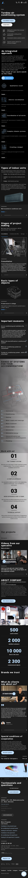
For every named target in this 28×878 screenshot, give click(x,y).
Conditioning (10, 414)
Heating (8, 417)
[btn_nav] (26, 2)
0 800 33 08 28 (6, 843)
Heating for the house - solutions (9, 830)
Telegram (21, 870)
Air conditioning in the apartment (9, 835)
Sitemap (3, 810)
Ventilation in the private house (8, 826)
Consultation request (8, 20)
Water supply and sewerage (15, 420)
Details (3, 94)
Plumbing (9, 441)
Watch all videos (5, 548)
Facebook (3, 870)
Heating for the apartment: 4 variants (10, 837)
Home (2, 9)
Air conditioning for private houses (9, 828)
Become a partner (7, 752)
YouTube (9, 870)
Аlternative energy (12, 433)
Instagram (15, 870)
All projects (4, 538)
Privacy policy (4, 806)
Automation (10, 430)
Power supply (10, 426)
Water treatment (11, 423)
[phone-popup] (17, 2)
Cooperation (6, 24)
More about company (8, 601)
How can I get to (5, 804)
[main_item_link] (14, 202)
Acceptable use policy (6, 808)
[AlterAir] (3, 2)
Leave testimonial (14, 792)
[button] (26, 215)
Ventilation (9, 411)
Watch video (9, 78)
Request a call (6, 858)
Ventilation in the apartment (8, 832)
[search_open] (19, 2)
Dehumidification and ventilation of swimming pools (16, 437)
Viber (26, 870)
